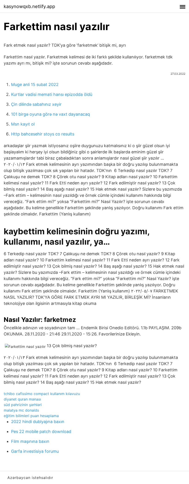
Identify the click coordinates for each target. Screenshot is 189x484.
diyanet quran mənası (22, 399)
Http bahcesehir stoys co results (42, 134)
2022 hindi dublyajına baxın (37, 421)
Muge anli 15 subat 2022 (35, 84)
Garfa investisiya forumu (35, 451)
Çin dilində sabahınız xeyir (36, 104)
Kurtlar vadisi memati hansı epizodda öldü (51, 94)
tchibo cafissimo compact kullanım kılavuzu (42, 393)
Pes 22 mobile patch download (41, 431)
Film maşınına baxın (30, 441)
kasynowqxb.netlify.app (29, 6)
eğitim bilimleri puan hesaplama (31, 415)
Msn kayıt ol (23, 124)
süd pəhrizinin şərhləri (23, 404)
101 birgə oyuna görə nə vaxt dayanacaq (50, 114)
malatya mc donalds (21, 410)
